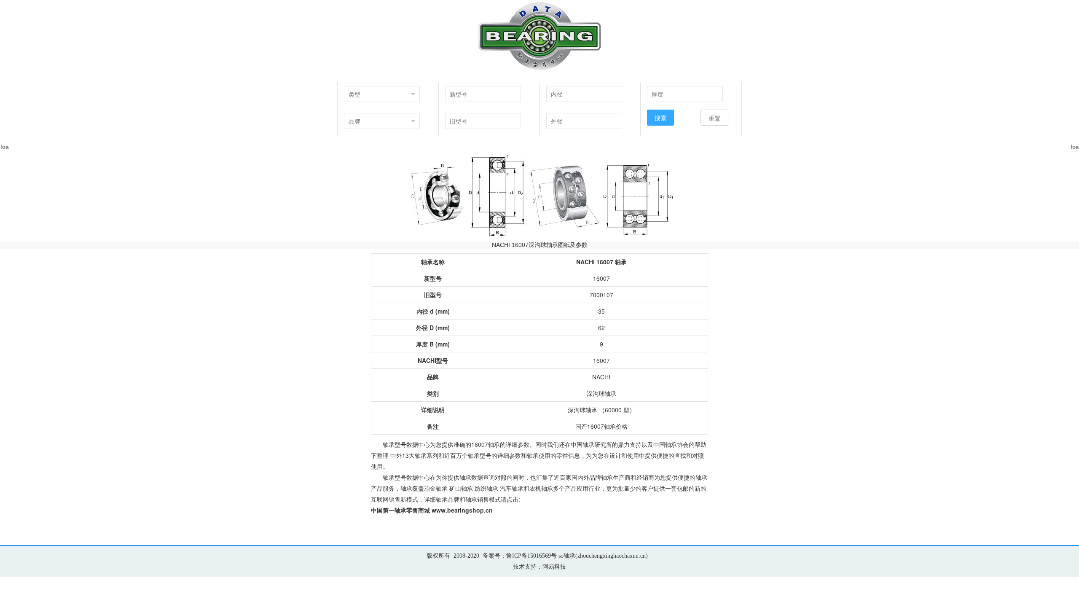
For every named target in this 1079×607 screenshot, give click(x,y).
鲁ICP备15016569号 (531, 556)
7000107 (601, 294)
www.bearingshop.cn (462, 510)
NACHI (601, 377)
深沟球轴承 (601, 393)
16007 (601, 278)
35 (601, 311)
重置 (714, 118)
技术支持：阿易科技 (539, 567)
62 (601, 327)
